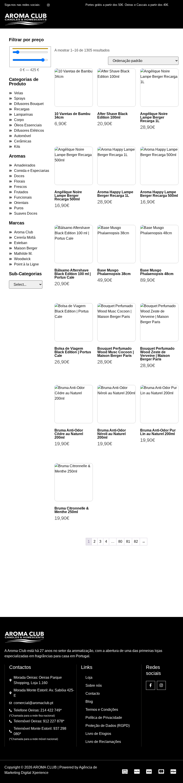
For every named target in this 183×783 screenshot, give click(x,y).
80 (120, 541)
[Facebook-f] (150, 685)
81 (128, 541)
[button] (173, 19)
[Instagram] (161, 685)
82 (136, 541)
